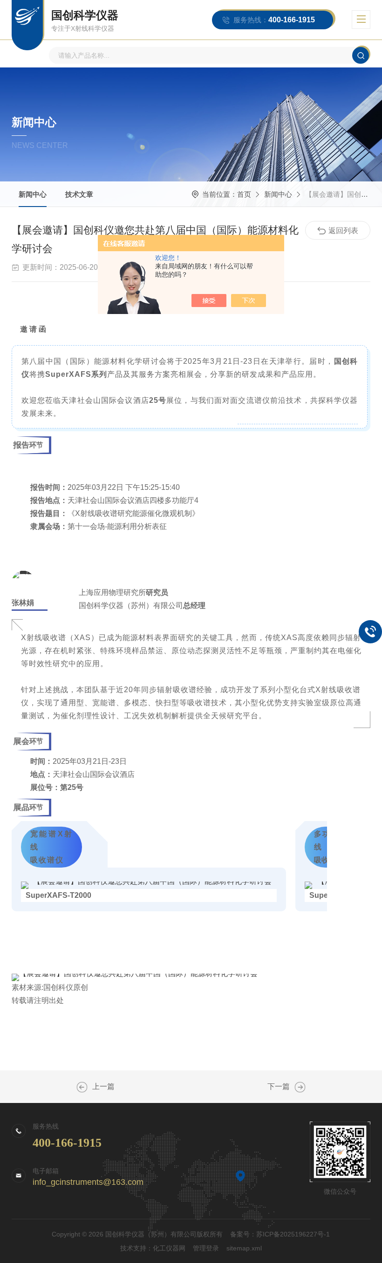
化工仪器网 (169, 1248)
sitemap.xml (244, 1248)
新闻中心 (33, 194)
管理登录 (206, 1248)
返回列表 (343, 230)
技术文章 (79, 194)
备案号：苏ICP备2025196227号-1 (280, 1234)
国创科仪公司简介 (300, 1087)
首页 (244, 194)
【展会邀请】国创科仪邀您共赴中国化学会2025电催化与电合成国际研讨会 (82, 1087)
